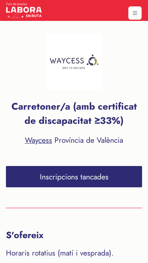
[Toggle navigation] (135, 13)
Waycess (38, 139)
